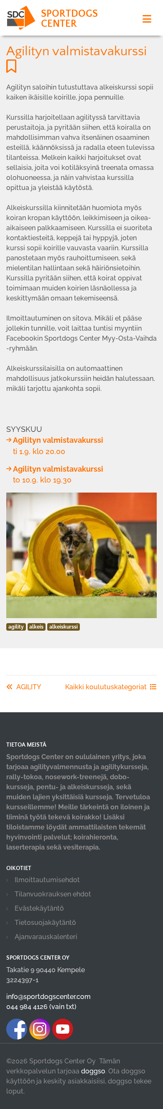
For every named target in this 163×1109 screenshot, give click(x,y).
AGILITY (28, 687)
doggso (93, 1071)
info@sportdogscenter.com (48, 997)
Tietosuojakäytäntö (45, 923)
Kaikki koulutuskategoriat (106, 687)
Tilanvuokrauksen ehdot (53, 894)
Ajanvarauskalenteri (46, 937)
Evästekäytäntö (39, 908)
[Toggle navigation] (147, 19)
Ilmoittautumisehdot (47, 880)
